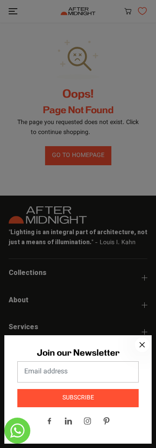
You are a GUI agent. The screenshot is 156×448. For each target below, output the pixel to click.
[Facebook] (49, 421)
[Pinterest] (106, 421)
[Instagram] (87, 421)
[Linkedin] (68, 421)
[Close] (142, 344)
